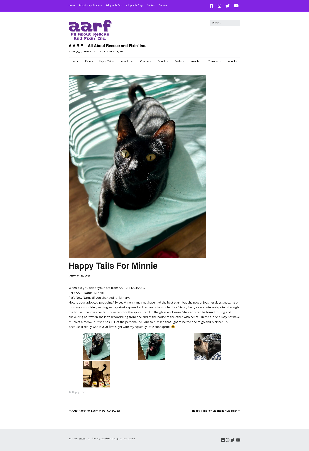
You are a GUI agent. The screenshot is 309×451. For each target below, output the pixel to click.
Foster (178, 61)
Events (89, 61)
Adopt (231, 61)
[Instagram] (219, 6)
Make (82, 438)
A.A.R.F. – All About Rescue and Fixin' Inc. (107, 45)
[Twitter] (227, 6)
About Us (126, 61)
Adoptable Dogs (134, 5)
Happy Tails (106, 61)
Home (72, 5)
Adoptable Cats (114, 5)
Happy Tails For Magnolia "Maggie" (214, 410)
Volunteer (196, 61)
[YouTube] (236, 6)
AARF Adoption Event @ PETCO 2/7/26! (96, 410)
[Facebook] (212, 6)
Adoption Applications (90, 5)
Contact (151, 5)
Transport (214, 61)
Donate (163, 5)
